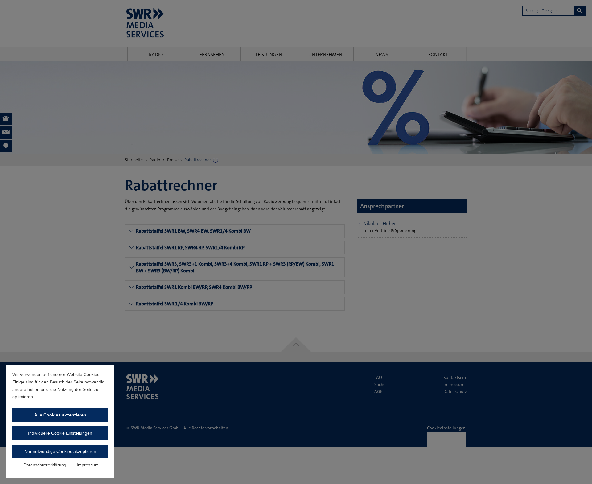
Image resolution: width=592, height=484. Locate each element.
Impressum (88, 464)
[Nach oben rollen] (579, 471)
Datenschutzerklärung (44, 464)
